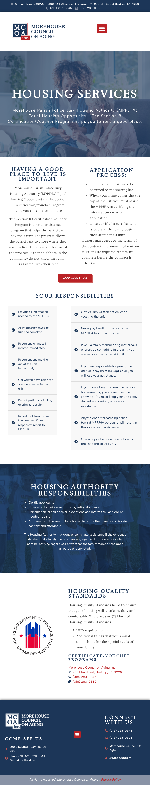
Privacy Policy (111, 779)
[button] (102, 28)
